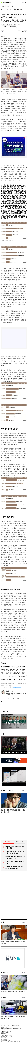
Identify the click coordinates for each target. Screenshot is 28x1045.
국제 (24, 9)
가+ (26, 32)
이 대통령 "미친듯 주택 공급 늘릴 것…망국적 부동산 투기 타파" (14, 667)
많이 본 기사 (8, 842)
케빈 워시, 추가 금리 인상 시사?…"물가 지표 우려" (14, 676)
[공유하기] (21, 2)
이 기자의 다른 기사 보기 (13, 698)
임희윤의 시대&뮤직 (7, 791)
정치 (8, 9)
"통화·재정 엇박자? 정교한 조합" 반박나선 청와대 (13, 673)
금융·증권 (19, 9)
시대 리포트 (4, 712)
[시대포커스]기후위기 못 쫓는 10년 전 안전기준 (13, 679)
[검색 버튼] (23, 2)
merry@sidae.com (14, 691)
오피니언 (3, 9)
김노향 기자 (5, 24)
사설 (2, 922)
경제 (11, 9)
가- (19, 32)
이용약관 (3, 1025)
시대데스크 (4, 972)
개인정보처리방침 (15, 1025)
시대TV (3, 734)
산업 (15, 9)
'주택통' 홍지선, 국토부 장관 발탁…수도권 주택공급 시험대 (14, 670)
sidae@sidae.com (17, 687)
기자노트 (3, 997)
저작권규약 (8, 1025)
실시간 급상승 (19, 842)
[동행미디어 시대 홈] (6, 2)
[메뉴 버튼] (26, 2)
